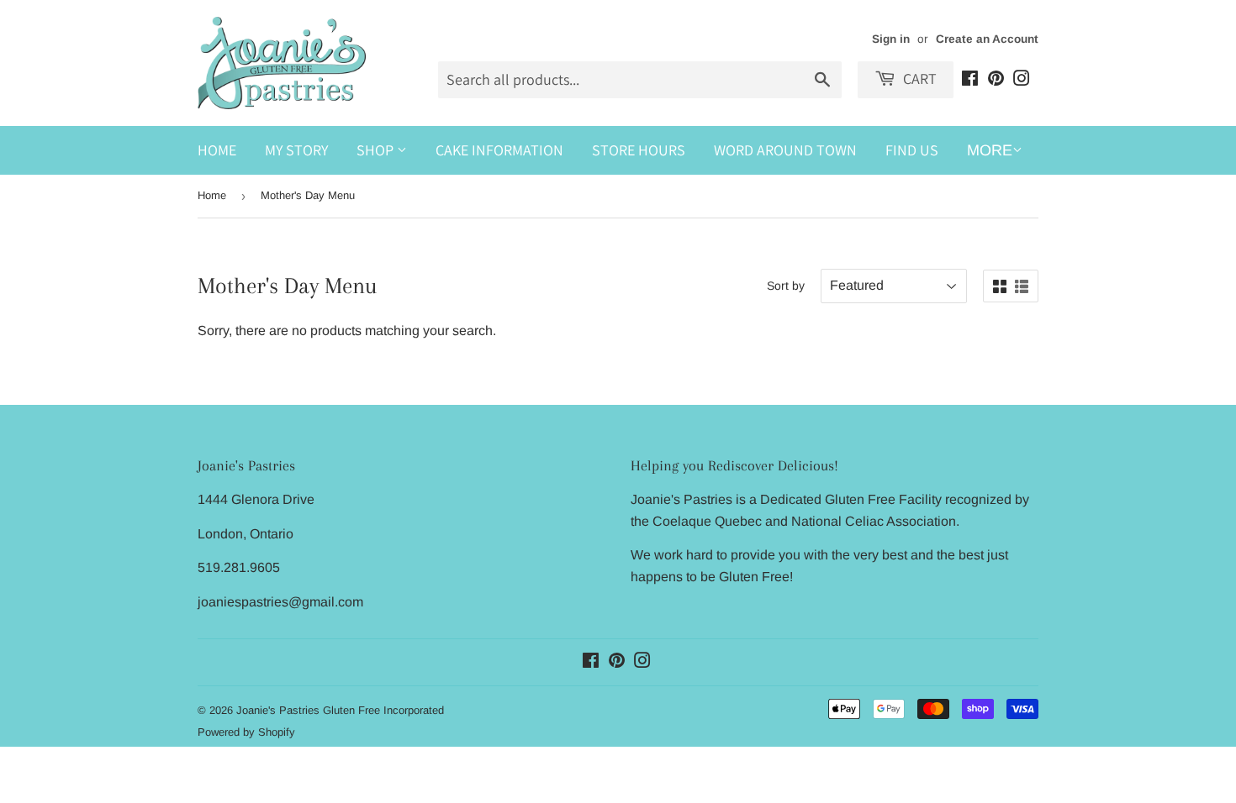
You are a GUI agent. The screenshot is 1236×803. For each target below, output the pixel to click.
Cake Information (499, 150)
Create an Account (987, 39)
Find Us (911, 150)
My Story (296, 150)
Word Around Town (785, 150)
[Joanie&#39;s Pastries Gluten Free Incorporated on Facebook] (970, 80)
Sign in (891, 39)
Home (217, 150)
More (989, 150)
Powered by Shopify (246, 732)
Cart (918, 78)
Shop (377, 150)
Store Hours (638, 150)
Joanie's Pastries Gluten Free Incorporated (340, 710)
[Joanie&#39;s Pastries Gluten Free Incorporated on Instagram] (1021, 80)
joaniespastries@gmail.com (280, 602)
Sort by (786, 285)
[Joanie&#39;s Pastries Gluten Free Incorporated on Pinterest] (996, 80)
